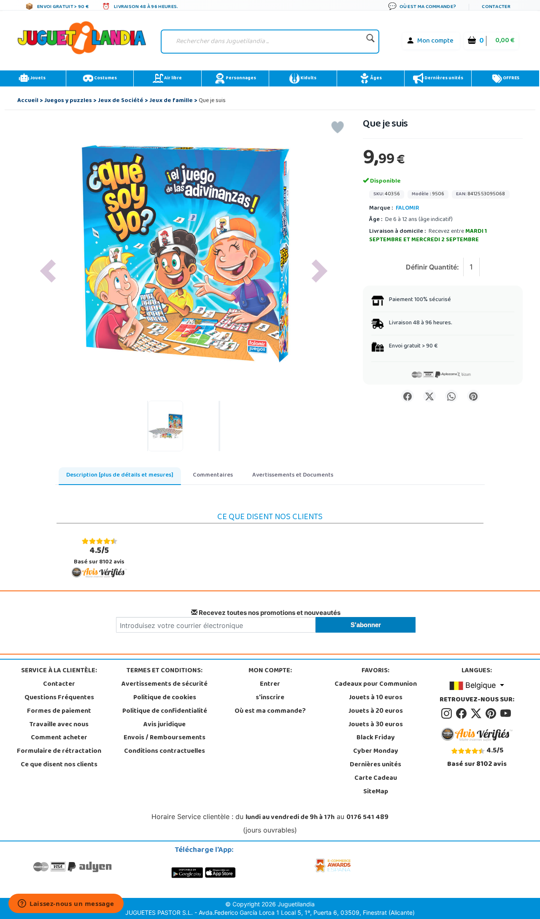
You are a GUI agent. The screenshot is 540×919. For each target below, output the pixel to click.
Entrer (270, 684)
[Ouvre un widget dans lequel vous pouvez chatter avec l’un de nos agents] (66, 904)
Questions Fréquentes (59, 698)
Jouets (37, 78)
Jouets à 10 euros (375, 698)
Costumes (105, 78)
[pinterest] (492, 713)
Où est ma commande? (270, 711)
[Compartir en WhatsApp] (451, 396)
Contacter (59, 684)
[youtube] (506, 713)
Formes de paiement (59, 711)
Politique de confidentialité (164, 711)
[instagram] (447, 713)
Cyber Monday (375, 751)
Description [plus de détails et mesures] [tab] (119, 475)
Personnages (240, 78)
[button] (48, 271)
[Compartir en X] (429, 396)
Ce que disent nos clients (59, 765)
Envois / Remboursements (164, 738)
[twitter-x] (477, 713)
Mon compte (435, 41)
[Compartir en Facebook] (407, 396)
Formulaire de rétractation (59, 751)
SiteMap (375, 792)
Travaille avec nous (59, 725)
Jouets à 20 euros (375, 711)
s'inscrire (270, 698)
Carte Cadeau (375, 778)
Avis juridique (164, 725)
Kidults (308, 78)
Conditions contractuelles (164, 751)
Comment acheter (59, 738)
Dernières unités (443, 78)
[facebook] (462, 713)
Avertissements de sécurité (165, 684)
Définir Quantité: (432, 267)
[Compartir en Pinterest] (473, 396)
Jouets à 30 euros (375, 725)
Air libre (172, 78)
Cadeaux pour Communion (376, 684)
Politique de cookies (164, 698)
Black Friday (375, 738)
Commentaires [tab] (213, 475)
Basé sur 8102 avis (99, 556)
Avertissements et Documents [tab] (292, 475)
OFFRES (510, 78)
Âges (376, 78)
